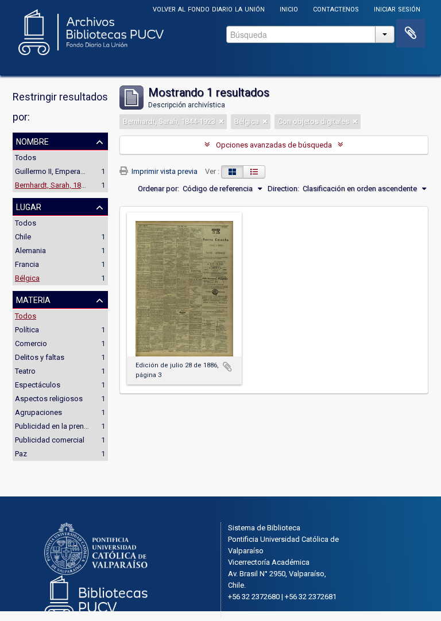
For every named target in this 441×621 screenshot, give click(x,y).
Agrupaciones (38, 412)
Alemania (30, 250)
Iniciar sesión (397, 8)
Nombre (32, 141)
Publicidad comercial (49, 440)
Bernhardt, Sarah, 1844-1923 (61, 185)
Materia (33, 299)
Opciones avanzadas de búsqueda (274, 145)
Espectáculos (37, 385)
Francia (27, 264)
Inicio (289, 8)
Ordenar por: (158, 188)
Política (27, 329)
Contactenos (336, 8)
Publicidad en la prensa (53, 426)
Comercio (31, 343)
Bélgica (27, 278)
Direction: (283, 188)
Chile (23, 236)
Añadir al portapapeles (227, 366)
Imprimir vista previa (164, 171)
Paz (21, 453)
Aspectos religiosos (49, 398)
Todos (25, 157)
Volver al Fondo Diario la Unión (209, 8)
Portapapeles (410, 33)
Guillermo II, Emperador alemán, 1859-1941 (85, 171)
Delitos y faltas (39, 357)
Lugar (28, 206)
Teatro (25, 371)
